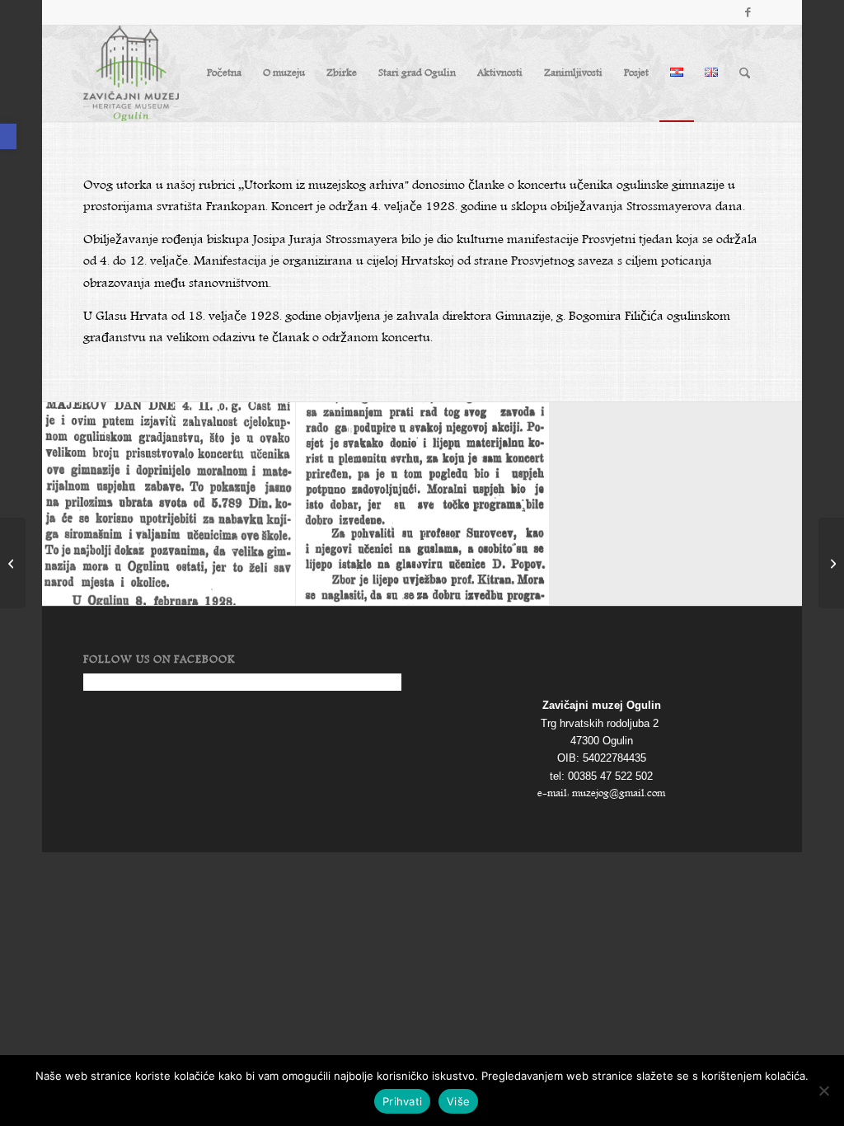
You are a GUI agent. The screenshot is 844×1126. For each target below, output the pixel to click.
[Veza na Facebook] (748, 12)
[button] (8, 136)
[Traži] (745, 73)
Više (458, 1101)
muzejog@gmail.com (618, 793)
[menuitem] (224, 73)
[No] (823, 1090)
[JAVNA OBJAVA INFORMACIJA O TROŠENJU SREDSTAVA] (13, 563)
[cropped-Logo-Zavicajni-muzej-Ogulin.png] (131, 73)
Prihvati (402, 1101)
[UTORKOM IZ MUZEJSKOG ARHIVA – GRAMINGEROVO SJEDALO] (831, 563)
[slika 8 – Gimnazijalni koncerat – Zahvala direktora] (169, 503)
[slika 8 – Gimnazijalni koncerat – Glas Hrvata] (423, 503)
